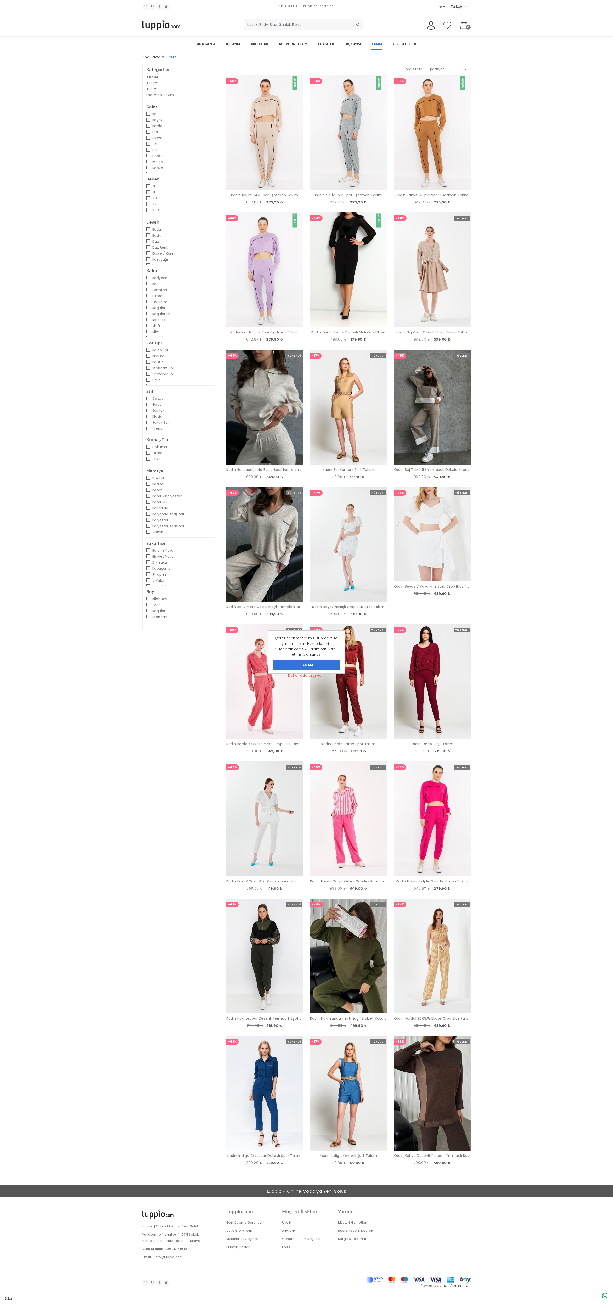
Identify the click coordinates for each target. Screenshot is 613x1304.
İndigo (157, 161)
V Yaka (158, 580)
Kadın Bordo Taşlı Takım (432, 744)
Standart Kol (163, 368)
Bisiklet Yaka (163, 556)
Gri (154, 143)
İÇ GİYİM (233, 43)
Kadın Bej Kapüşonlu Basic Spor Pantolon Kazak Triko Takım (264, 469)
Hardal (157, 155)
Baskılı (157, 229)
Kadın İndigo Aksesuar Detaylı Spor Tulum (264, 1155)
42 (154, 204)
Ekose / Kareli (164, 253)
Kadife (157, 484)
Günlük (158, 410)
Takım (151, 82)
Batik (156, 235)
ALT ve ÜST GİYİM (293, 43)
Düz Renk (160, 247)
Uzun (156, 380)
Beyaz (157, 120)
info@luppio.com (169, 1257)
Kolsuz (157, 362)
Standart (160, 616)
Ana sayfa (206, 43)
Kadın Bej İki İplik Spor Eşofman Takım (264, 195)
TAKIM (376, 43)
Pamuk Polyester (167, 496)
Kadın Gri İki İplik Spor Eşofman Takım (348, 195)
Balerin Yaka (163, 550)
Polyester (160, 520)
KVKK (286, 1247)
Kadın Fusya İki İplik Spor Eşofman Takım (432, 881)
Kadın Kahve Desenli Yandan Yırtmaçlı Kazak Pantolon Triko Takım (432, 1155)
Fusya (157, 137)
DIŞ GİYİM (353, 43)
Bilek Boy (159, 598)
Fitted (157, 295)
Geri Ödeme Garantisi (244, 1222)
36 (154, 186)
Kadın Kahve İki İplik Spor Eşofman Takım (432, 195)
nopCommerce (457, 1285)
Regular (158, 307)
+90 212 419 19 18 (178, 1249)
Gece (157, 404)
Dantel (158, 478)
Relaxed (159, 319)
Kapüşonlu (161, 568)
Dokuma (159, 446)
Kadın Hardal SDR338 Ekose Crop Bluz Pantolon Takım (432, 1018)
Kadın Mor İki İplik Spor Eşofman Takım (264, 332)
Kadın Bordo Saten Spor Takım (348, 744)
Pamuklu (159, 502)
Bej (154, 114)
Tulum (152, 88)
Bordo (157, 126)
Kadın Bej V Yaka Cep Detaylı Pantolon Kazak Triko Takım (264, 606)
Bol (154, 283)
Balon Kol (160, 350)
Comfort (160, 289)
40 (154, 198)
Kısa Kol (158, 356)
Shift (156, 325)
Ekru (155, 131)
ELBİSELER (326, 43)
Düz (155, 241)
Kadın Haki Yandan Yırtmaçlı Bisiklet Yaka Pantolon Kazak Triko (348, 1018)
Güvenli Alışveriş (239, 1230)
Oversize (159, 301)
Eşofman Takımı (160, 94)
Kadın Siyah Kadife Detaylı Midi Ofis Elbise (348, 332)
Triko (156, 458)
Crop (156, 604)
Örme (157, 452)
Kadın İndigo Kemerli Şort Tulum (348, 1155)
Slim (156, 331)
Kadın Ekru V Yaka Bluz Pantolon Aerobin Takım (264, 881)
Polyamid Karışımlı (168, 514)
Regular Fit (161, 313)
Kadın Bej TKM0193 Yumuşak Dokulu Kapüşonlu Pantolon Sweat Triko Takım (432, 469)
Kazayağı (160, 259)
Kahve (157, 167)
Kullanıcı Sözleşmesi (243, 1239)
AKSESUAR (259, 43)
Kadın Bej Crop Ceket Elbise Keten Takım (432, 332)
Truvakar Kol (163, 374)
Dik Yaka (159, 562)
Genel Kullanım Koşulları (302, 1239)
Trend (157, 428)
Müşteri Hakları (238, 1247)
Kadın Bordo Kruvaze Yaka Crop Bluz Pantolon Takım (264, 744)
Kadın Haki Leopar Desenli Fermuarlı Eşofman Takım (264, 1018)
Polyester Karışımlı (168, 526)
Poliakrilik (160, 508)
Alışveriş (289, 1230)
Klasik (157, 416)
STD (155, 210)
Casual (158, 398)
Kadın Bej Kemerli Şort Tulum (348, 469)
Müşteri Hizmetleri (352, 1222)
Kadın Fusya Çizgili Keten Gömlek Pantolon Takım (348, 881)
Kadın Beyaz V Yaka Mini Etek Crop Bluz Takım (432, 586)
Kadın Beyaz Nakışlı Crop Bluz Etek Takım (348, 606)
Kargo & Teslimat (352, 1239)
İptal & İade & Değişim (356, 1230)
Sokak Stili (160, 422)
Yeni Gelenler (404, 43)
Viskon (157, 532)
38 (154, 192)
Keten (157, 490)
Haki (155, 149)
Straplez (159, 574)
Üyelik (287, 1222)
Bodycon (160, 277)
